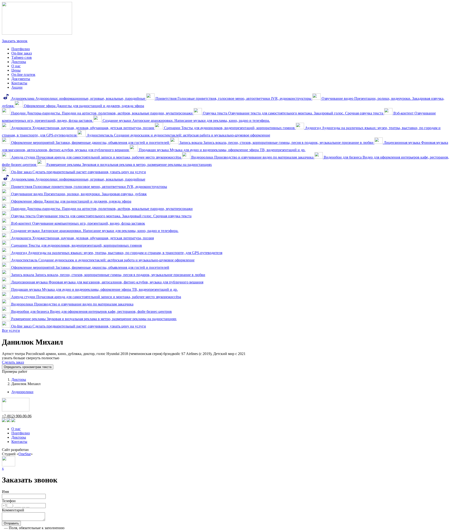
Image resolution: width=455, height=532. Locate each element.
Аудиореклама (78, 98)
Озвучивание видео (78, 194)
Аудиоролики (22, 392)
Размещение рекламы (129, 165)
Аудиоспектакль (178, 135)
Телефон (9, 501)
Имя (5, 492)
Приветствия (233, 98)
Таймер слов (21, 57)
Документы (20, 79)
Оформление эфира (83, 106)
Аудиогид (116, 253)
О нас (16, 66)
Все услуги (11, 330)
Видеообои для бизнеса (91, 311)
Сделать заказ (13, 362)
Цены (16, 70)
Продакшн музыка (221, 150)
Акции (17, 87)
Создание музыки (186, 120)
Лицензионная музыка (106, 282)
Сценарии (229, 128)
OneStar (24, 454)
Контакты (19, 83)
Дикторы (18, 62)
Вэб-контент (77, 223)
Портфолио (20, 49)
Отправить (11, 523)
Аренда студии (96, 157)
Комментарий (13, 510)
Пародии (102, 113)
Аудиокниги (82, 128)
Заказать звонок (14, 41)
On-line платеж (23, 75)
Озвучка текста (293, 113)
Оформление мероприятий (90, 143)
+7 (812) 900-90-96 (17, 37)
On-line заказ (21, 53)
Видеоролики (252, 157)
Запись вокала (276, 143)
